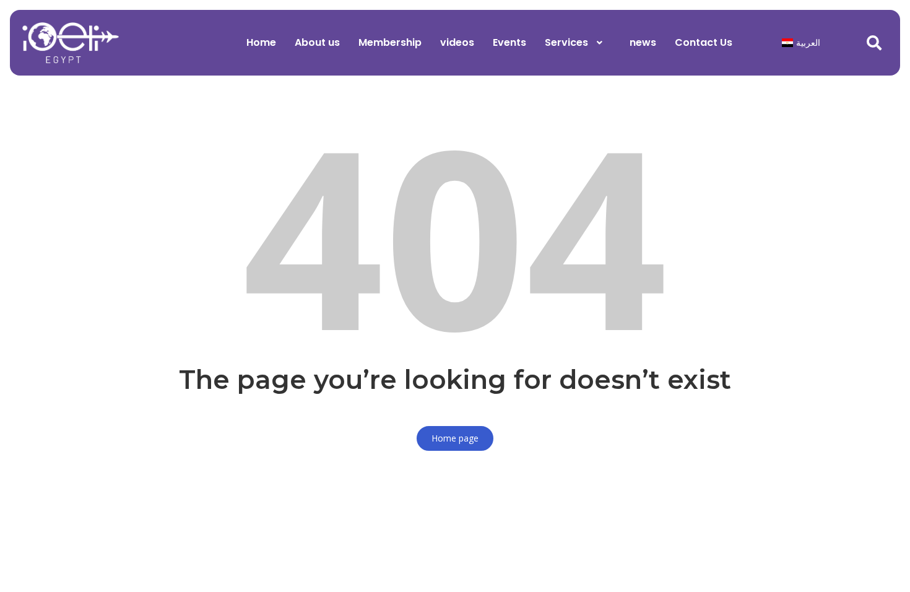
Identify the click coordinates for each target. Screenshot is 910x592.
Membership (390, 42)
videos (457, 42)
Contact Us (703, 42)
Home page (455, 438)
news (643, 42)
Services (566, 42)
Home (261, 42)
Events (509, 42)
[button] (578, 42)
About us (317, 42)
